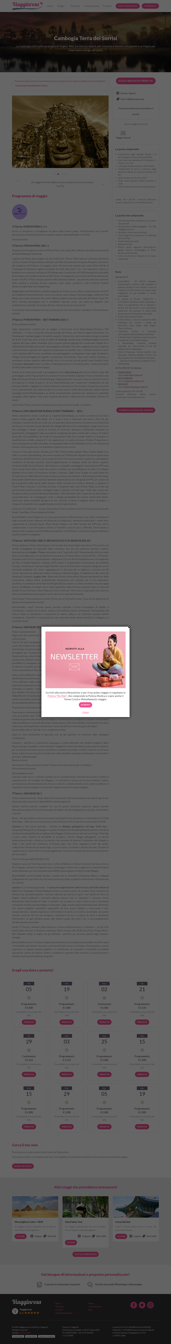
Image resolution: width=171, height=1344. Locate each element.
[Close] (129, 626)
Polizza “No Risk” (57, 695)
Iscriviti (85, 704)
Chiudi (85, 712)
